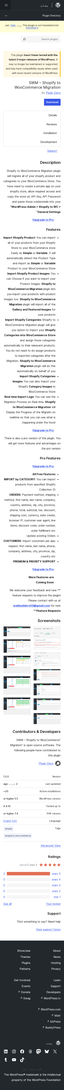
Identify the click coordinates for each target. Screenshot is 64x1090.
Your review (53, 903)
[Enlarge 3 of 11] (56, 673)
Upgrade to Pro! (43, 219)
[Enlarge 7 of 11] (26, 631)
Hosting (56, 963)
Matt (56, 1015)
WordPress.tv (50, 998)
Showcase (23, 950)
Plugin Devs (53, 92)
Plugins (26, 963)
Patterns (25, 969)
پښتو (49, 1043)
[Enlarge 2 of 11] (56, 656)
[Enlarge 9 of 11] (26, 660)
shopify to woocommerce (18, 835)
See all (7, 903)
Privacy (56, 969)
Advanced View (51, 845)
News (57, 957)
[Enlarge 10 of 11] (26, 680)
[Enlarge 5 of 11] (56, 703)
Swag (25, 998)
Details (52, 115)
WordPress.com (49, 1009)
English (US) (10, 820)
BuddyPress (51, 1027)
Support (52, 151)
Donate (24, 992)
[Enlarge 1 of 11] (56, 631)
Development (48, 142)
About (57, 950)
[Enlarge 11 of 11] (26, 702)
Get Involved (22, 980)
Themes (25, 957)
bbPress (54, 1021)
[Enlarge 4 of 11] (56, 688)
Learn (57, 980)
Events (26, 986)
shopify (8, 828)
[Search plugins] (24, 39)
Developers (53, 992)
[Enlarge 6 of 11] (56, 717)
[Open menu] (5, 5)
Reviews (51, 124)
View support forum (48, 929)
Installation (50, 133)
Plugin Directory (51, 15)
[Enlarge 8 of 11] (26, 643)
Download (52, 102)
